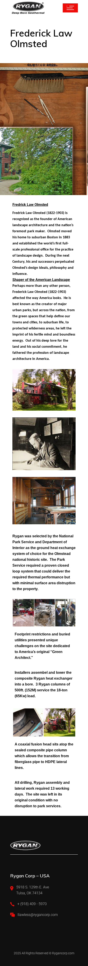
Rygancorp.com (63, 953)
